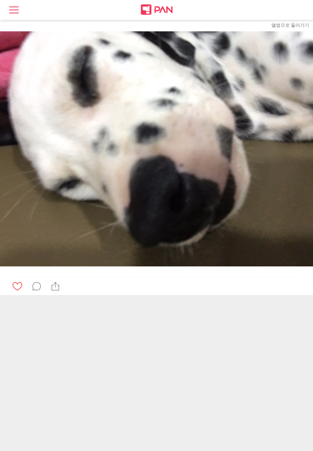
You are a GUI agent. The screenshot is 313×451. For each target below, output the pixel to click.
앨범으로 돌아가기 (290, 25)
